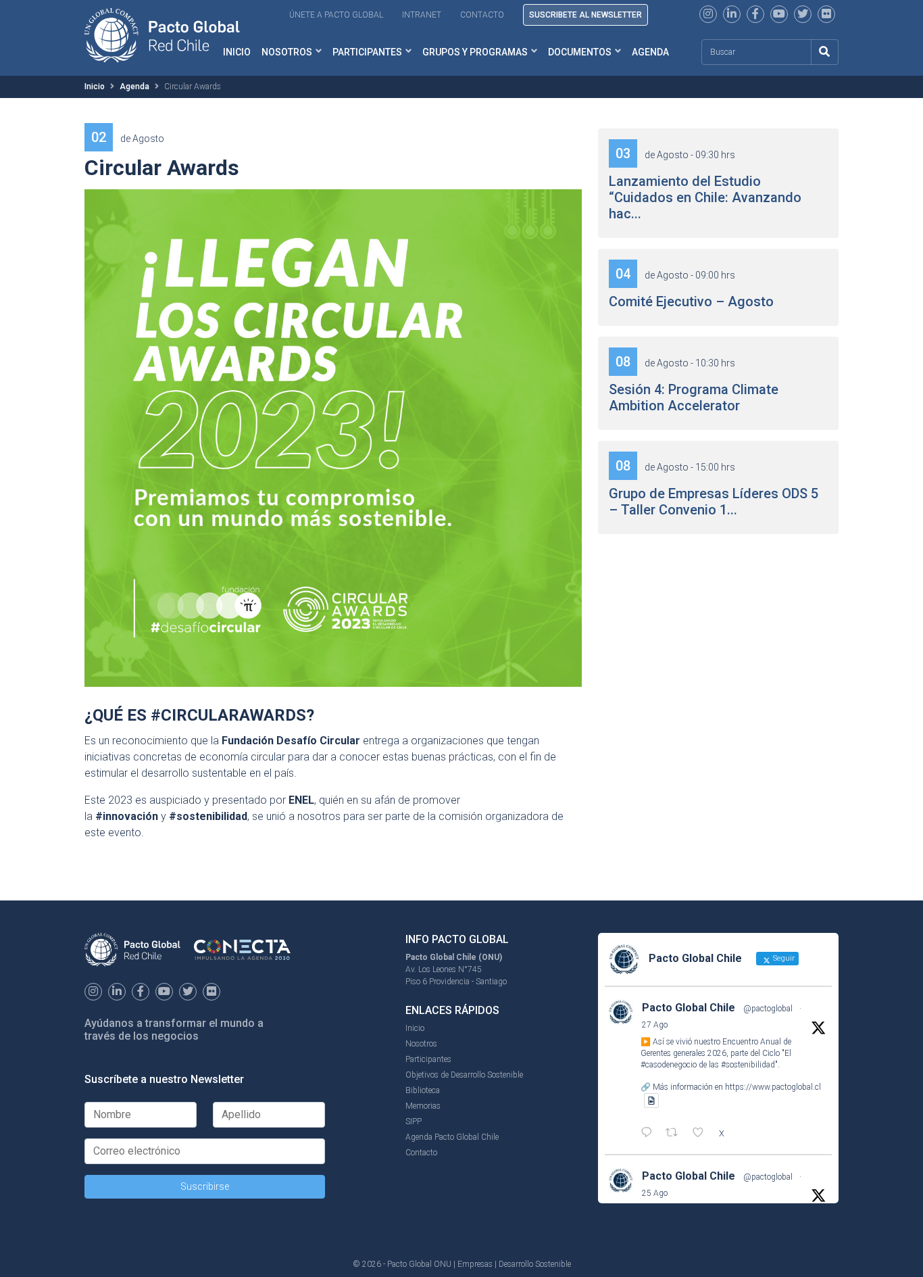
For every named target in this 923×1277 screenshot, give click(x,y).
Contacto (482, 15)
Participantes (367, 52)
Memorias (423, 1106)
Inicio (94, 86)
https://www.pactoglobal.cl (773, 1087)
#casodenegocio (669, 1064)
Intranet (421, 15)
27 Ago (655, 1025)
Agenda (650, 52)
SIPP (413, 1121)
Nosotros (286, 52)
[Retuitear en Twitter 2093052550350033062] (675, 1133)
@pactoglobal (768, 1008)
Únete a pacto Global (336, 15)
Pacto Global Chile (688, 1007)
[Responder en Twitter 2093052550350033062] (649, 1133)
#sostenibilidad (748, 1064)
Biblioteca (422, 1090)
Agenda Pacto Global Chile (452, 1137)
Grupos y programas (475, 52)
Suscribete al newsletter (585, 15)
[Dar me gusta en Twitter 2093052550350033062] (702, 1133)
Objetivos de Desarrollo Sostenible (464, 1075)
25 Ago (655, 1193)
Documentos (580, 52)
